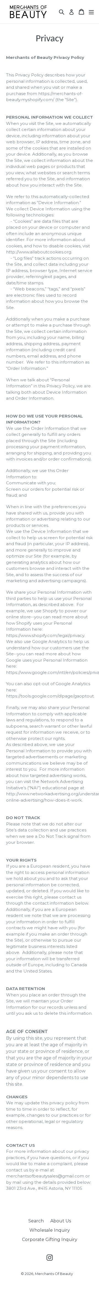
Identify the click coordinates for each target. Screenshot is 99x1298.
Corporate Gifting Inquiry (49, 1239)
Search (36, 1220)
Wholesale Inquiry (49, 1230)
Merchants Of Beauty (54, 1273)
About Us (60, 1220)
